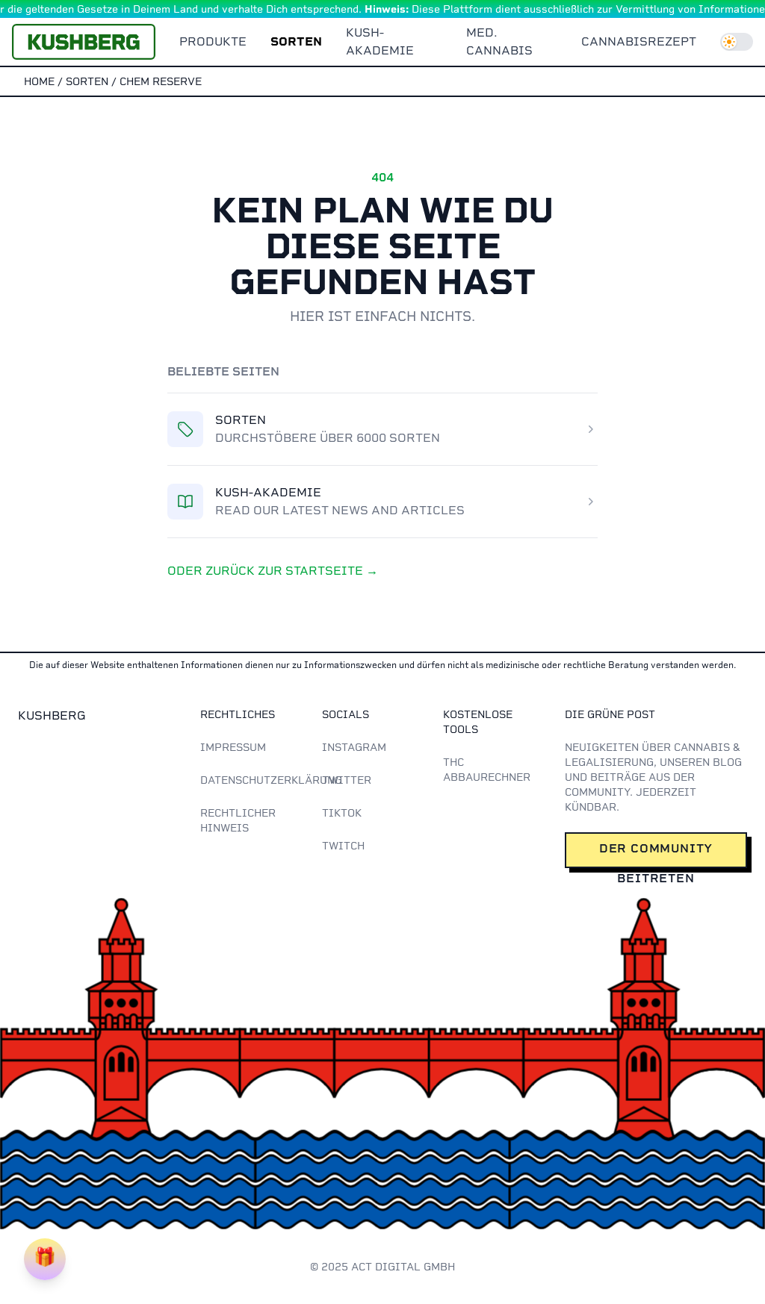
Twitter (346, 780)
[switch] (736, 42)
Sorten (296, 41)
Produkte (213, 41)
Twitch (343, 846)
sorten (87, 81)
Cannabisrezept (638, 41)
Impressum (233, 747)
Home (39, 81)
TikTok (342, 813)
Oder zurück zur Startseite (272, 571)
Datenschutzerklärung (271, 780)
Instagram (354, 747)
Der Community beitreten (656, 854)
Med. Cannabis (499, 41)
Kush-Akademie (380, 41)
